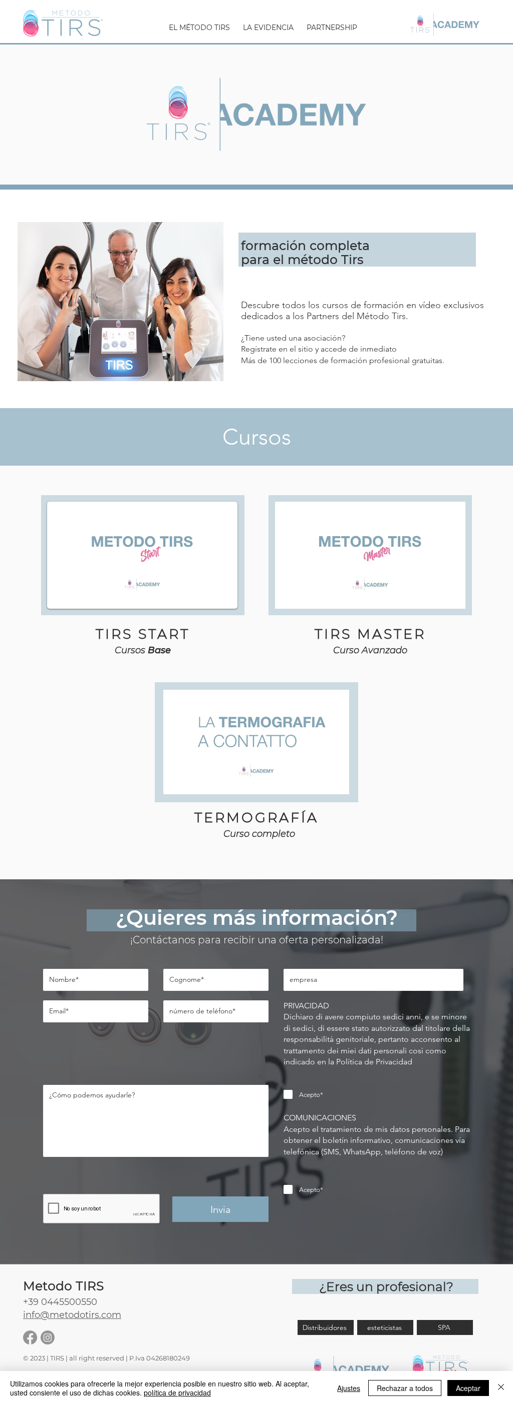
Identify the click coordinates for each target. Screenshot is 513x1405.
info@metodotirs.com (72, 1314)
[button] (199, 23)
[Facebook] (30, 1337)
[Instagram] (48, 1337)
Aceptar (468, 1388)
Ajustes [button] (348, 1388)
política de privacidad (177, 1392)
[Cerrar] (501, 1388)
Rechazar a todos (405, 1388)
